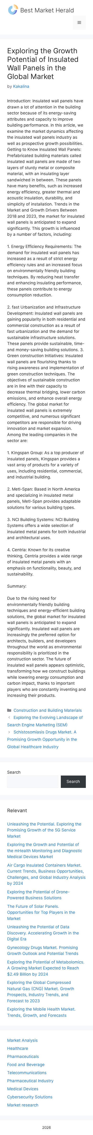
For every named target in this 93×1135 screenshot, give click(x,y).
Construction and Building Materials (48, 710)
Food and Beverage (26, 1064)
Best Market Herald (47, 10)
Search (14, 772)
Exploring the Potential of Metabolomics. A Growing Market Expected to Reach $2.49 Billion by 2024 (45, 968)
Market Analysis (22, 1040)
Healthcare (17, 1048)
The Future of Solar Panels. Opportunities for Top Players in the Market (41, 912)
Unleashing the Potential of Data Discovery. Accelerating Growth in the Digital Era (43, 932)
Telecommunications (26, 1072)
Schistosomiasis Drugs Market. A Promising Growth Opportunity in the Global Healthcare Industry (42, 739)
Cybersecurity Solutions (29, 1097)
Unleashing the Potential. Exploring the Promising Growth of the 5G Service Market (44, 830)
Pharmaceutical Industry (30, 1080)
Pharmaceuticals (23, 1056)
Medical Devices (22, 1088)
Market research (22, 1105)
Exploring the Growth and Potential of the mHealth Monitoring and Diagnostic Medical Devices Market (44, 850)
